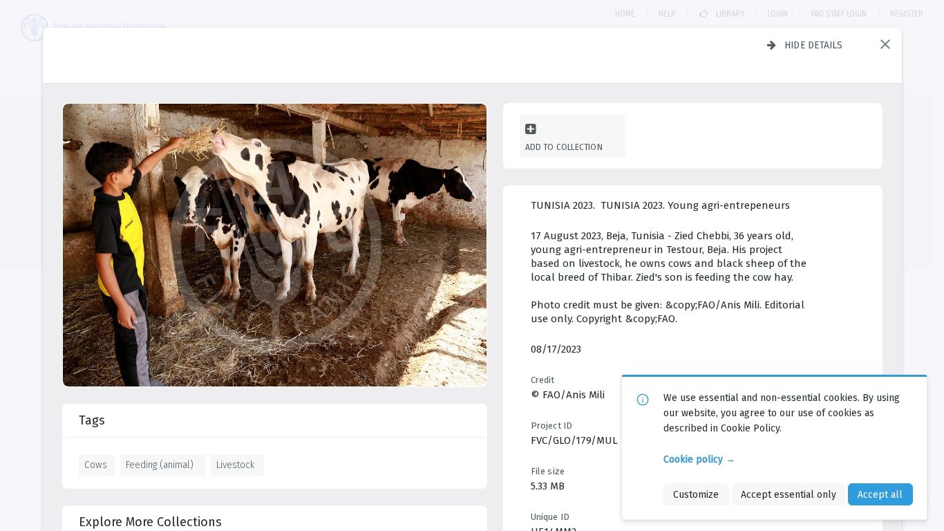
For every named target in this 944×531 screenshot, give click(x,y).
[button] (885, 44)
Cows (95, 464)
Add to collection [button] (564, 147)
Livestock (235, 464)
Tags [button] (92, 420)
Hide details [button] (813, 45)
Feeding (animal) (159, 464)
